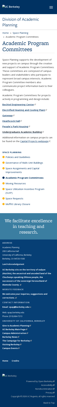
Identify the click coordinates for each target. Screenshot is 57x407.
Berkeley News (10, 337)
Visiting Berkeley (12, 344)
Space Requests (14, 198)
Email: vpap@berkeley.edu (16, 307)
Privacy (50, 392)
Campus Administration (15, 333)
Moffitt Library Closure (18, 204)
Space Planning (20, 32)
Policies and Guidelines (18, 157)
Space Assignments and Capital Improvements (22, 170)
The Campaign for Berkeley (17, 340)
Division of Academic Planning (20, 22)
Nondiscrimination (45, 388)
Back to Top (49, 402)
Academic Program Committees (25, 177)
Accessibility (48, 385)
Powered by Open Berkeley (40, 381)
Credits (15, 360)
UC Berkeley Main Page (14, 329)
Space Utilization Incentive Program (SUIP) (25, 190)
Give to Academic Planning (16, 325)
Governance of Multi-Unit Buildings (24, 162)
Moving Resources (16, 183)
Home (5, 32)
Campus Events (11, 348)
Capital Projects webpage (35, 141)
